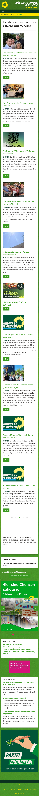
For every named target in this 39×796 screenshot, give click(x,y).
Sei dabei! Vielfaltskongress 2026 (14, 698)
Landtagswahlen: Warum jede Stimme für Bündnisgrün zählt (19, 713)
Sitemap (20, 789)
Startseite (6, 789)
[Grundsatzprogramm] (19, 667)
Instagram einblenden (19, 576)
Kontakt (13, 789)
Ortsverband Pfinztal (8, 14)
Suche (26, 789)
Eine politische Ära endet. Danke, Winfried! (17, 649)
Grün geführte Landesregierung (13, 647)
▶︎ (36, 608)
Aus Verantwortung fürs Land (12, 644)
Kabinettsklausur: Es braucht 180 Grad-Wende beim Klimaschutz (18, 684)
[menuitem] (6, 789)
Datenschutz (19, 793)
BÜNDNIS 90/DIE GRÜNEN (26, 4)
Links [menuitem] (19, 784)
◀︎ (3, 608)
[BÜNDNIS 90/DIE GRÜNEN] (4, 4)
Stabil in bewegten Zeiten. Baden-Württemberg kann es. (19, 653)
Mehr (6, 77)
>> (27, 518)
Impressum (33, 789)
